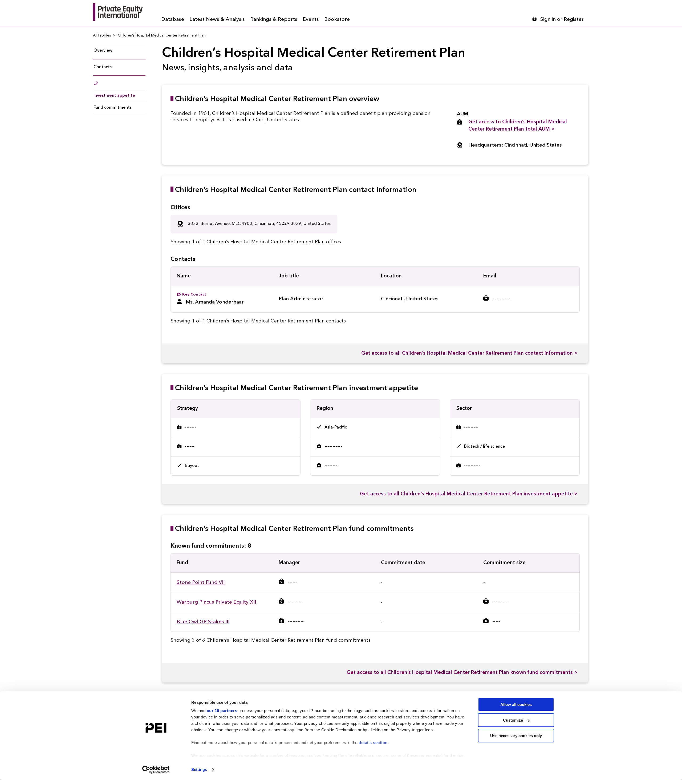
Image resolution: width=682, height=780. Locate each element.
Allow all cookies (516, 704)
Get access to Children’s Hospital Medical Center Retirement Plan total (517, 126)
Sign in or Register (562, 19)
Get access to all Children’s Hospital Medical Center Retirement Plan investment (469, 494)
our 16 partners (222, 710)
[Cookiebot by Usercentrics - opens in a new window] (156, 770)
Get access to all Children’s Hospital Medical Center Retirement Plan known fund (462, 672)
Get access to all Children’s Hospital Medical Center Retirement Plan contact (469, 353)
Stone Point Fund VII (201, 582)
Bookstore (337, 19)
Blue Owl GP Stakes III (203, 622)
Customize (513, 720)
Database (172, 19)
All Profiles (102, 35)
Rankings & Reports (273, 19)
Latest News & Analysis (217, 19)
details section (373, 742)
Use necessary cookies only (516, 735)
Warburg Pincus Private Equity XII (216, 602)
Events (311, 19)
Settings (199, 769)
